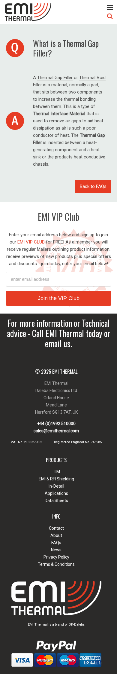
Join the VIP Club (59, 298)
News (56, 549)
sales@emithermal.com (56, 430)
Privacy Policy (56, 557)
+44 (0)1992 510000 (56, 423)
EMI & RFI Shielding (56, 478)
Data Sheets (56, 500)
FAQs (56, 542)
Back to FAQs (93, 186)
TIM (56, 471)
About (56, 535)
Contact (56, 528)
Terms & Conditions (56, 564)
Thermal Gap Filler (55, 77)
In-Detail (56, 486)
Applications (56, 493)
